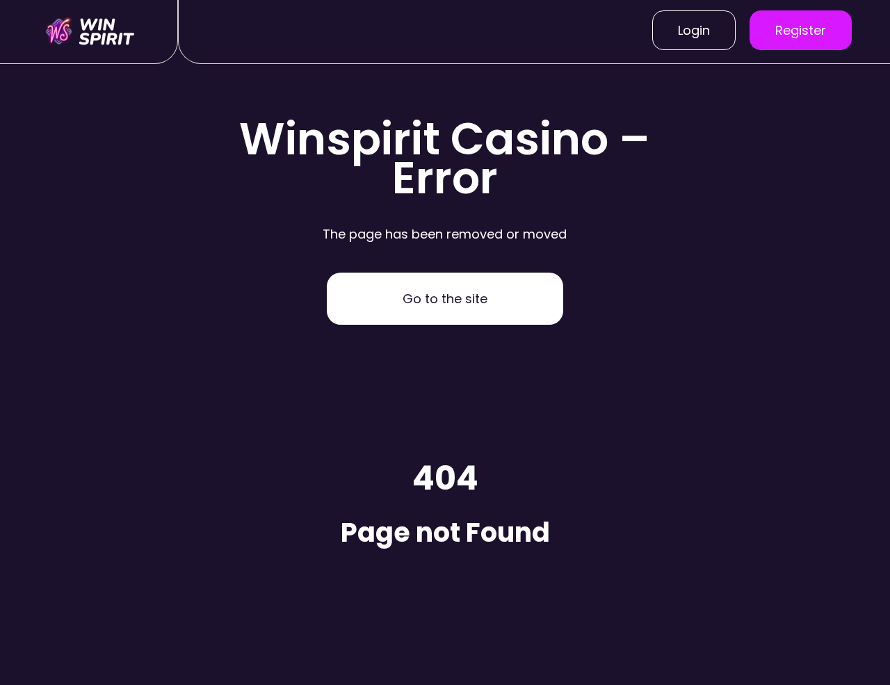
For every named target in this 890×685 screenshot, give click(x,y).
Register (800, 30)
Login (694, 30)
